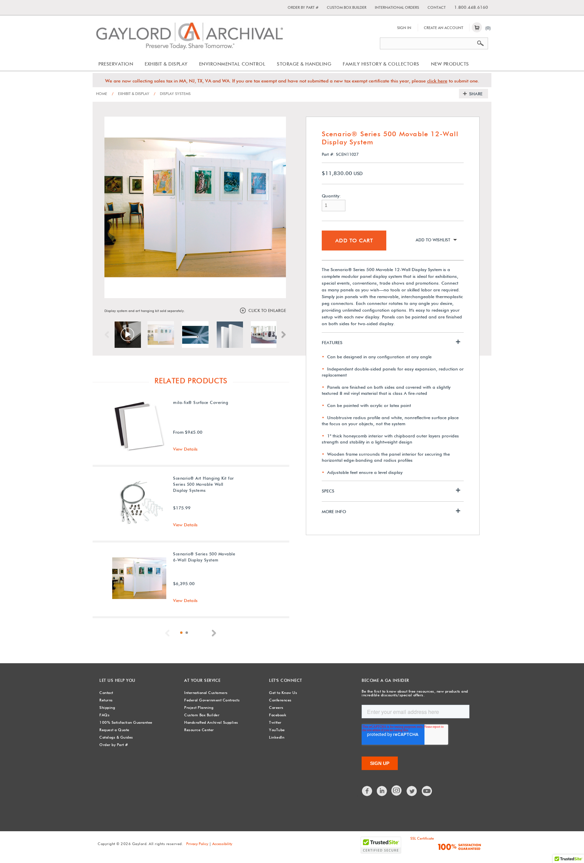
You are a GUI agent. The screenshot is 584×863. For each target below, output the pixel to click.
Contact (437, 7)
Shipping (107, 707)
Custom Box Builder (346, 7)
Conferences (280, 700)
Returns (106, 700)
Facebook (277, 715)
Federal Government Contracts (212, 700)
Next (282, 334)
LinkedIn (276, 737)
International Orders (397, 7)
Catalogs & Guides (116, 737)
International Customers (206, 692)
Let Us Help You (117, 680)
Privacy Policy (197, 843)
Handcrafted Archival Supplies (211, 722)
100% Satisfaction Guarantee (125, 722)
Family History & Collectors (381, 64)
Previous (108, 334)
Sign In (404, 27)
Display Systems (172, 93)
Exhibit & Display (166, 64)
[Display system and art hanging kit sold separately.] (160, 334)
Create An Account (443, 27)
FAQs (104, 715)
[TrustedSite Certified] (381, 845)
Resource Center (199, 729)
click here (437, 80)
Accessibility (222, 843)
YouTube (277, 729)
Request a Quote (114, 729)
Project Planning (198, 707)
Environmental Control (232, 64)
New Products (450, 64)
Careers (276, 707)
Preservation (115, 64)
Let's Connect (285, 680)
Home (101, 93)
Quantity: (331, 196)
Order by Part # (303, 7)
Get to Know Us (283, 692)
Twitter (275, 722)
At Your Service (202, 680)
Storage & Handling (304, 64)
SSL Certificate (422, 838)
